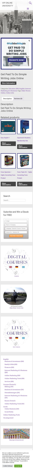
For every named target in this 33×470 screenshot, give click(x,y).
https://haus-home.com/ (16, 308)
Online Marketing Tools (11, 415)
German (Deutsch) (9, 384)
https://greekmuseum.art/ (16, 440)
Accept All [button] (18, 466)
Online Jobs (10, 93)
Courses (16, 276)
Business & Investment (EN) (14, 361)
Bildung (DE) (9, 386)
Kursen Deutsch (10, 401)
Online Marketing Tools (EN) (14, 378)
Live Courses (16, 347)
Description (7, 98)
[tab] (7, 98)
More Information (8, 83)
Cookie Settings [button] (7, 466)
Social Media (9, 412)
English (22, 88)
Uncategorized (8, 418)
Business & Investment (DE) (14, 389)
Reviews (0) (18, 98)
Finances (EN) (9, 367)
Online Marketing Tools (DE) (14, 404)
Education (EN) (14, 88)
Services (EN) (9, 381)
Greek (5, 407)
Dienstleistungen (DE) (12, 392)
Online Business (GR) (12, 409)
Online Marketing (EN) (12, 375)
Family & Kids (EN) (11, 364)
